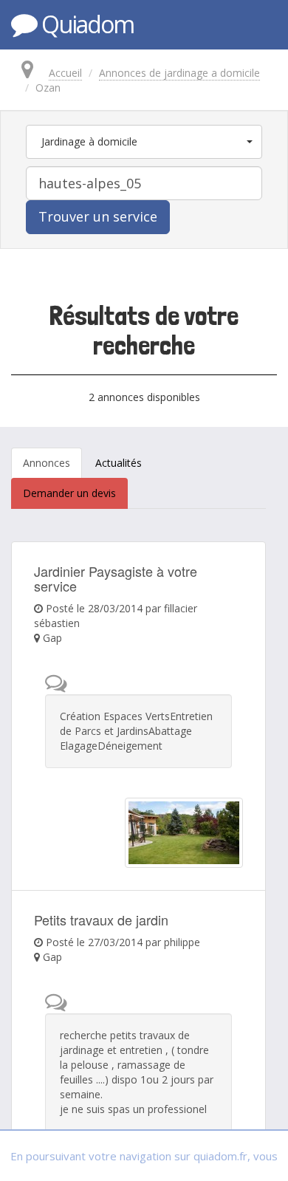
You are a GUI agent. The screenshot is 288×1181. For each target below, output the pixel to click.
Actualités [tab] (118, 463)
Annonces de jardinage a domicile (179, 73)
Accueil (65, 73)
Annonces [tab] (46, 463)
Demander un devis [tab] (69, 493)
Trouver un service (97, 216)
